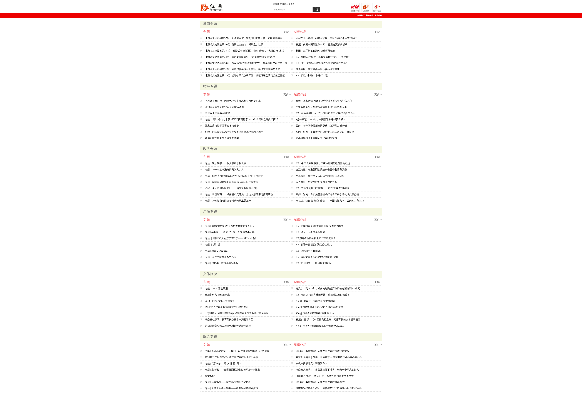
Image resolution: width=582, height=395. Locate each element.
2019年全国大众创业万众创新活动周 (224, 107)
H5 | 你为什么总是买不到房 (310, 232)
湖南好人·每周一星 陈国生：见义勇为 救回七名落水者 (325, 376)
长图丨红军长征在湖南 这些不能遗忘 (315, 50)
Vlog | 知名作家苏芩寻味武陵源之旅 (315, 313)
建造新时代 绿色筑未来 (217, 294)
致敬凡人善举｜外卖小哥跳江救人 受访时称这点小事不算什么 (329, 357)
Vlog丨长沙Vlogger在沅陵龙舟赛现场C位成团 (320, 325)
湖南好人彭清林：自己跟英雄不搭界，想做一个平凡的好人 (327, 369)
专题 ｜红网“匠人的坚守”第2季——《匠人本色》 (231, 238)
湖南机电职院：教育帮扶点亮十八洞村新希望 (229, 319)
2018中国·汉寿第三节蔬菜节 (220, 301)
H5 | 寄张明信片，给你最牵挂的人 (314, 263)
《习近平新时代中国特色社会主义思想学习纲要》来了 (234, 101)
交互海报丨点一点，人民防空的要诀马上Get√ (320, 175)
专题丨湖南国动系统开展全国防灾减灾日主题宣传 (231, 182)
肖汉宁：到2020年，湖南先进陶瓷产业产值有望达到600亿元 (328, 288)
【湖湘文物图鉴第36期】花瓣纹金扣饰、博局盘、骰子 (234, 44)
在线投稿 (378, 15)
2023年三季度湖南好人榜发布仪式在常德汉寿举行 (322, 351)
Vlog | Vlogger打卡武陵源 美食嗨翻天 (315, 301)
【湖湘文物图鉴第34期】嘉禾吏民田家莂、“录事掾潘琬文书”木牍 (240, 57)
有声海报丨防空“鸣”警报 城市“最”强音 (316, 182)
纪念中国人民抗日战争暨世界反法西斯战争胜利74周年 (234, 132)
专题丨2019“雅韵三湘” (217, 288)
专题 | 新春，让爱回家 (216, 250)
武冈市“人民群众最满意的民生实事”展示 (226, 307)
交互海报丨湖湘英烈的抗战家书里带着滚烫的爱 (321, 169)
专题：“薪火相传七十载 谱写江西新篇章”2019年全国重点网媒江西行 (241, 119)
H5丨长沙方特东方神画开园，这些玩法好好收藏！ (323, 294)
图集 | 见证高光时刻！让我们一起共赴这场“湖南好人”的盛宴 (237, 351)
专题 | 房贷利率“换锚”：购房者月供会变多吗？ (230, 226)
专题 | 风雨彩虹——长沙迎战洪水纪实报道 (227, 382)
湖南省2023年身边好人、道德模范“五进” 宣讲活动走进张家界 (329, 388)
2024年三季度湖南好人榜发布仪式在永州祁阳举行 (231, 357)
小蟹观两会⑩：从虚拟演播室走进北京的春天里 (321, 107)
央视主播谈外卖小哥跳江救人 (311, 363)
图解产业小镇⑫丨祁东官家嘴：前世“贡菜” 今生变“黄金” (326, 38)
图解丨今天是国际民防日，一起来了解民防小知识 (231, 188)
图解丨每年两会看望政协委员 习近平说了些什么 (321, 125)
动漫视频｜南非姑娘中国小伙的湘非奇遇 (318, 69)
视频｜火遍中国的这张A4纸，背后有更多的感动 (321, 44)
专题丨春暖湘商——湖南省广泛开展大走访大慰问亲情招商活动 (239, 194)
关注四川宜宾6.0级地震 (217, 113)
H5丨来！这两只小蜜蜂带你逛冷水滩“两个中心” (321, 63)
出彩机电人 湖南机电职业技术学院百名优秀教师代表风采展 (237, 313)
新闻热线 (369, 15)
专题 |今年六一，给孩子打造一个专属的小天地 (229, 232)
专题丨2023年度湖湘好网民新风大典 (224, 169)
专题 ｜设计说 (212, 244)
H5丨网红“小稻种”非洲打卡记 (312, 75)
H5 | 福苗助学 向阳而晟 (308, 250)
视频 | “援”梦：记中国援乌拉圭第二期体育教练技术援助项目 (328, 319)
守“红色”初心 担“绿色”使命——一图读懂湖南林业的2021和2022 (330, 200)
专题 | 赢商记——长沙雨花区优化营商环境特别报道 (232, 369)
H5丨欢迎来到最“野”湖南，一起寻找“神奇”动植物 (322, 188)
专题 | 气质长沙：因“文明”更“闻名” (223, 363)
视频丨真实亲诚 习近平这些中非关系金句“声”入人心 (324, 101)
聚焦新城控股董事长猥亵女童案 (222, 138)
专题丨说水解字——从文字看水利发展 (225, 163)
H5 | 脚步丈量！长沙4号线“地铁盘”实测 (317, 257)
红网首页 (361, 15)
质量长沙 (210, 376)
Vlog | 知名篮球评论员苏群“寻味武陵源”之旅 (319, 307)
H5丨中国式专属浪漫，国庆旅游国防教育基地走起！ (324, 163)
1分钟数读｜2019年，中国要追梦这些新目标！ (321, 119)
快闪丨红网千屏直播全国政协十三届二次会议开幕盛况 (325, 132)
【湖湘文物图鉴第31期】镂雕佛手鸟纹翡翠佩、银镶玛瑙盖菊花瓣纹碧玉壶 (245, 75)
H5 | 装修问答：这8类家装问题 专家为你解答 (320, 226)
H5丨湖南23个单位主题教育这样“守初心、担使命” (323, 57)
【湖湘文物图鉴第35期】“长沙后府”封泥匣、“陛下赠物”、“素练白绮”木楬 (244, 50)
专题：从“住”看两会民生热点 (220, 257)
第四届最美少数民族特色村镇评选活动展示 (228, 325)
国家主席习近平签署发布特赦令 (222, 125)
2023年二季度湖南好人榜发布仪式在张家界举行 (321, 382)
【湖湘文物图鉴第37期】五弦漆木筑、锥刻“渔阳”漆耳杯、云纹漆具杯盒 (243, 38)
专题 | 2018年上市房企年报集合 (221, 263)
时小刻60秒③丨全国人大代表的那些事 (316, 138)
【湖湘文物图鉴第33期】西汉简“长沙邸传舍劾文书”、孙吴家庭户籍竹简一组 (246, 63)
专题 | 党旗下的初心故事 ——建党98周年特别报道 (231, 388)
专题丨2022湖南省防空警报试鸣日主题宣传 (228, 200)
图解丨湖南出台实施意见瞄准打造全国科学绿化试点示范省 (327, 194)
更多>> (287, 32)
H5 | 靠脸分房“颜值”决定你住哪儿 (314, 244)
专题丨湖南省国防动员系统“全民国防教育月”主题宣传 (234, 175)
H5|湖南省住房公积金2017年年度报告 (316, 238)
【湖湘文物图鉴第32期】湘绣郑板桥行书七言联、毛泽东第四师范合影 (242, 69)
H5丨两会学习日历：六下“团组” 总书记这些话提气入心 (325, 113)
